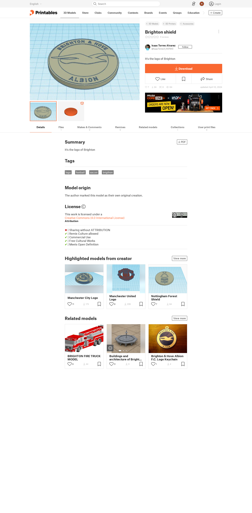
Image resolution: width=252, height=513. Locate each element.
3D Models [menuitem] (69, 12)
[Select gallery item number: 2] (123, 350)
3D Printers (170, 23)
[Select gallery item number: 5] (131, 350)
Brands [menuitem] (148, 12)
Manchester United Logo (122, 297)
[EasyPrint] (193, 4)
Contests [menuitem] (133, 12)
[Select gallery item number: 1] (120, 350)
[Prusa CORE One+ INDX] (183, 103)
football (80, 172)
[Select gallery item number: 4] (129, 350)
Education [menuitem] (194, 12)
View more (179, 258)
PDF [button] (183, 141)
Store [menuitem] (85, 12)
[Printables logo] (43, 13)
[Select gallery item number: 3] (126, 350)
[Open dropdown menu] (218, 31)
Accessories (188, 23)
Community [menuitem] (115, 12)
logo (68, 172)
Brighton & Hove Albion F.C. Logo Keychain (167, 357)
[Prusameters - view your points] (202, 4)
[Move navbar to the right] (203, 13)
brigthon (108, 172)
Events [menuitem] (163, 12)
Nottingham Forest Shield (164, 297)
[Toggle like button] (70, 304)
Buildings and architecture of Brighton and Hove (126, 357)
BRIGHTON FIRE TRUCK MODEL (84, 357)
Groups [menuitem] (177, 12)
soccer (94, 172)
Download (185, 68)
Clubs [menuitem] (98, 12)
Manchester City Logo (83, 297)
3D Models (153, 23)
